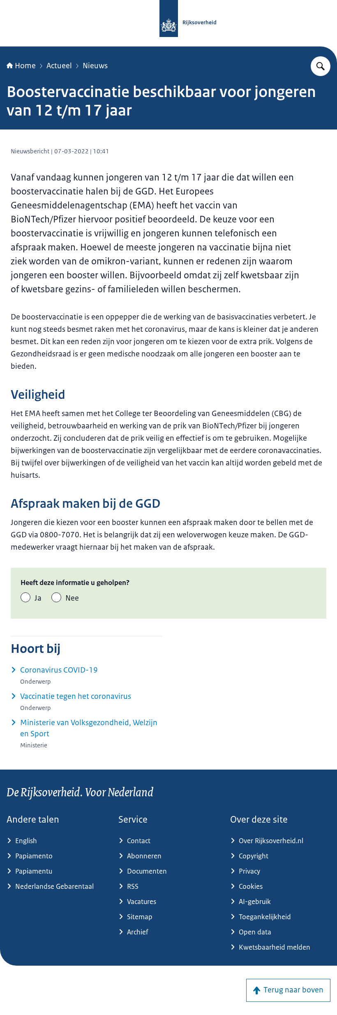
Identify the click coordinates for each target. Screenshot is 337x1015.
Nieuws (95, 66)
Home (25, 66)
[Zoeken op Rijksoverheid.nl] (320, 66)
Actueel (59, 66)
